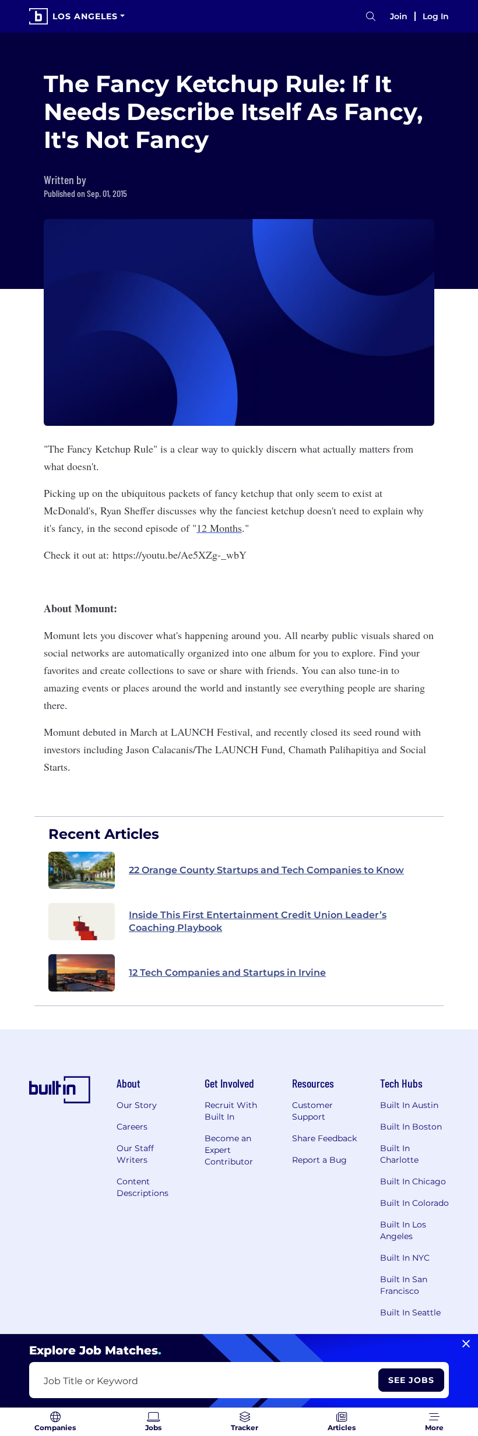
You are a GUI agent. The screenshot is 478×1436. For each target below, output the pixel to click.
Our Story (137, 1105)
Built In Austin (409, 1105)
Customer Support (312, 1111)
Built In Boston (411, 1126)
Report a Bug (319, 1160)
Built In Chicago (413, 1181)
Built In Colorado (414, 1203)
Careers (132, 1126)
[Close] (466, 1344)
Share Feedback (324, 1138)
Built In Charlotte (399, 1154)
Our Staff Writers (135, 1154)
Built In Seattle (410, 1312)
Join (398, 16)
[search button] (371, 16)
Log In (436, 16)
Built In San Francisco (403, 1285)
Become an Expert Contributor (229, 1150)
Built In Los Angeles (403, 1230)
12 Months (219, 528)
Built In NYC (405, 1257)
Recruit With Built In (231, 1111)
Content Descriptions (142, 1187)
